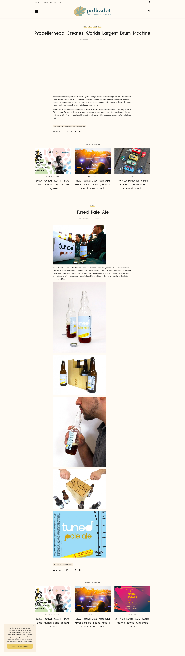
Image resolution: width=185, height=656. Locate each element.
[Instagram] (149, 2)
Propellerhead (58, 96)
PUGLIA (58, 177)
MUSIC (95, 26)
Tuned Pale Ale (67, 564)
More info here (125, 115)
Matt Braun (57, 564)
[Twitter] (75, 132)
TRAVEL (92, 643)
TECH (100, 26)
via (55, 118)
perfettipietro (84, 40)
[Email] (79, 132)
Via (63, 279)
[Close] (33, 626)
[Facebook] (71, 132)
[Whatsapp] (67, 132)
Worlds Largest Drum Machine (75, 126)
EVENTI (90, 26)
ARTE (85, 26)
